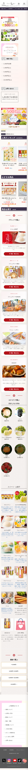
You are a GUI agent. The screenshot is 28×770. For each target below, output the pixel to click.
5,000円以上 (7, 76)
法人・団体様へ (24, 8)
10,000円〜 (13, 684)
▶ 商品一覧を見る (14, 253)
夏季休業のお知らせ (10, 134)
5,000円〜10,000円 (14, 677)
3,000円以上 (7, 72)
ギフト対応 (17, 8)
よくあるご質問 (9, 736)
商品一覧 (3, 8)
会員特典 (10, 8)
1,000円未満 (7, 64)
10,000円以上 (7, 80)
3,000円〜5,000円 (13, 671)
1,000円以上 (7, 68)
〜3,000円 (13, 664)
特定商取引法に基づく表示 (14, 753)
